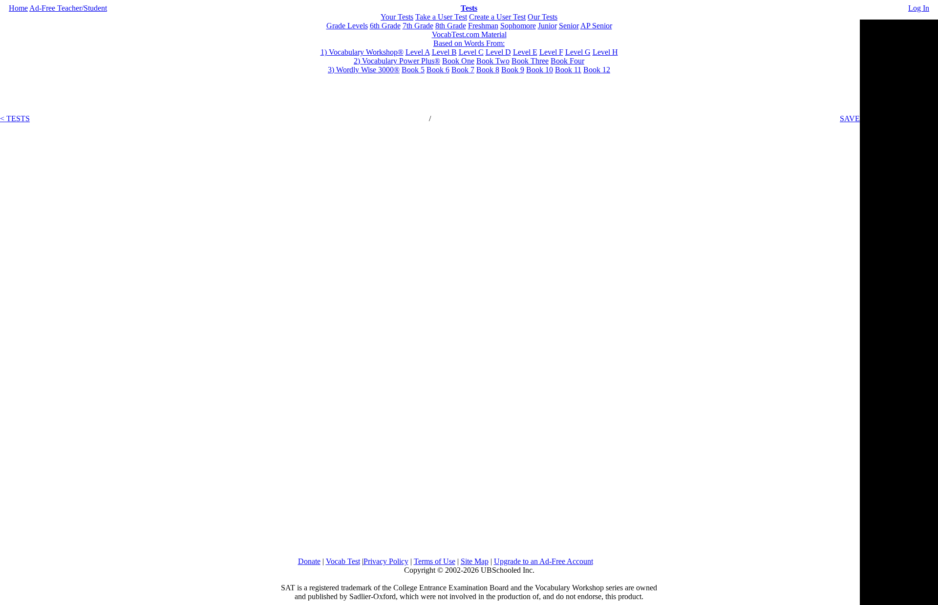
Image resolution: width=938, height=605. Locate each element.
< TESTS (15, 118)
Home (18, 8)
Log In (918, 8)
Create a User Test (497, 17)
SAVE (850, 118)
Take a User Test (441, 17)
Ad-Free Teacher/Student (68, 8)
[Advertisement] (899, 166)
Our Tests (542, 17)
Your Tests (397, 17)
